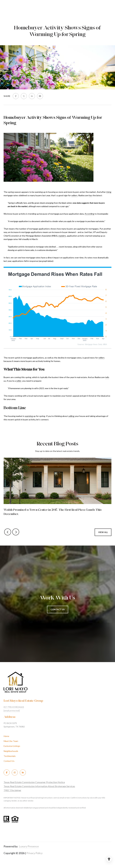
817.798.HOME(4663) (14, 707)
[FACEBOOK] (7, 772)
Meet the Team (11, 741)
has (90, 195)
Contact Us (9, 761)
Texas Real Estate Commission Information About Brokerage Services (39, 786)
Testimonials (10, 756)
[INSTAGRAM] (15, 772)
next (15, 532)
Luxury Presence (29, 846)
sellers (74, 195)
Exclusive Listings (12, 746)
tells (107, 377)
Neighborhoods (11, 751)
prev (7, 532)
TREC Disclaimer (12, 790)
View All (103, 532)
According (89, 213)
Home (6, 736)
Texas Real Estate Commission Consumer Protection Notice (34, 782)
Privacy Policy (34, 853)
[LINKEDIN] (23, 772)
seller (18, 381)
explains (62, 235)
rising (108, 192)
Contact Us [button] (58, 609)
